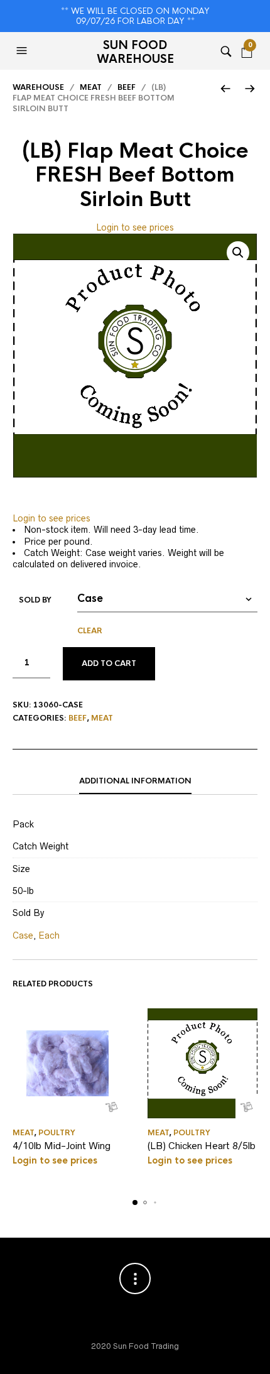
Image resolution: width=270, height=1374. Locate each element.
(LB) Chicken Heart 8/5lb (202, 1145)
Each (49, 935)
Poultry (56, 1133)
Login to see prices (135, 227)
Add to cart (109, 663)
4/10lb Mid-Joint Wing (62, 1145)
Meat (91, 87)
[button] (23, 51)
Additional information (135, 781)
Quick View (111, 1107)
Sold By (35, 600)
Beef (126, 87)
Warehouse (38, 87)
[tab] (135, 781)
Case (23, 935)
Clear (89, 631)
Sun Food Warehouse (135, 52)
